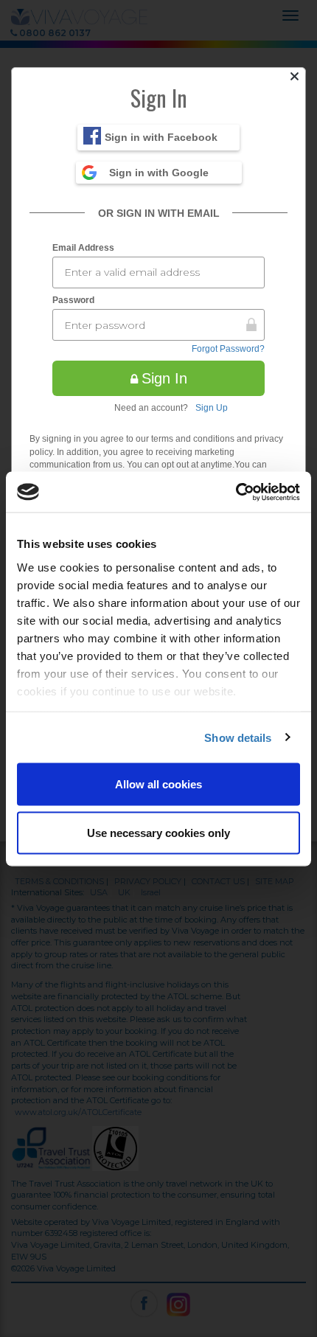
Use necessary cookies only (158, 832)
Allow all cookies (158, 784)
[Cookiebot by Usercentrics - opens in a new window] (235, 491)
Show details (237, 737)
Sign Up (211, 408)
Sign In (164, 378)
